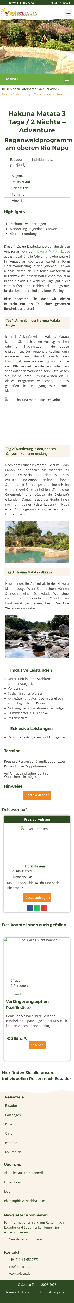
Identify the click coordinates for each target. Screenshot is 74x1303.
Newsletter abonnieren (26, 1215)
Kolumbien (13, 1152)
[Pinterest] (27, 1299)
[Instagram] (37, 1299)
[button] (68, 12)
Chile (8, 1133)
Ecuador (51, 89)
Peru (8, 1124)
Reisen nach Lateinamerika (22, 89)
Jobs (7, 1191)
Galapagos (13, 1115)
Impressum (61, 1292)
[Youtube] (47, 1299)
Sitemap (10, 1292)
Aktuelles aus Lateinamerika (24, 1173)
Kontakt (45, 1292)
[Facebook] (17, 1299)
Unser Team (13, 1182)
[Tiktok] (57, 1299)
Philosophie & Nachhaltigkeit (25, 1201)
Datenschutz (27, 1292)
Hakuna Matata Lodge (53, 251)
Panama (11, 1143)
